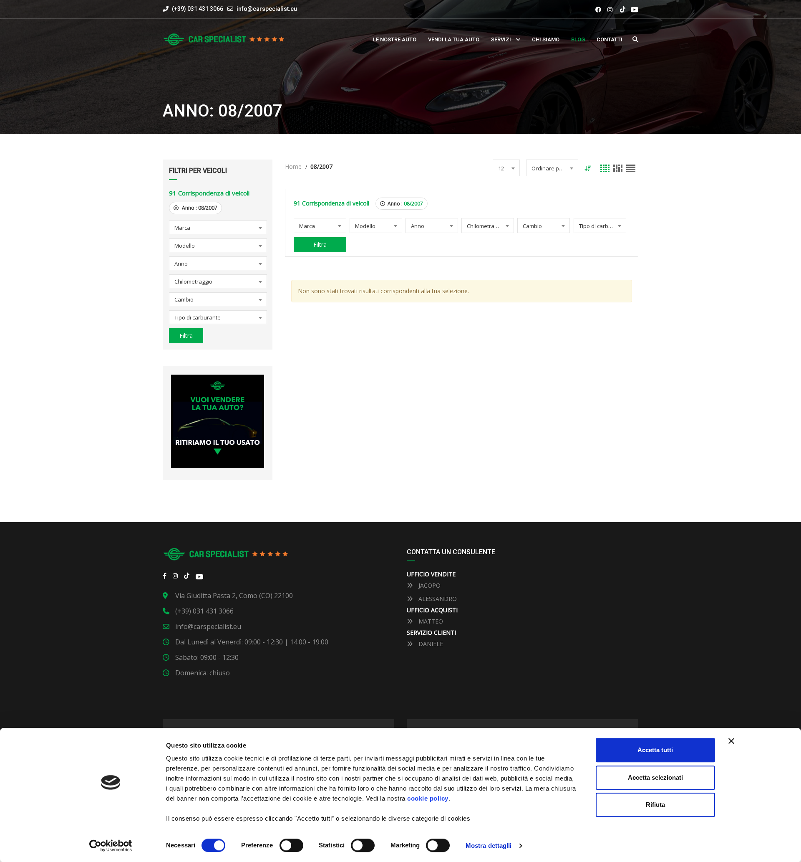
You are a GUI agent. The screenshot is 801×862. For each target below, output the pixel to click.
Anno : (199, 207)
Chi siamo (545, 39)
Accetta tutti (655, 749)
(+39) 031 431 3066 (197, 8)
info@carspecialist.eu (267, 8)
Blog (578, 39)
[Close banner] (731, 741)
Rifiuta (655, 804)
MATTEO (430, 621)
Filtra (186, 336)
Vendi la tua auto (453, 39)
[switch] (291, 845)
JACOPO (429, 585)
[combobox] (218, 227)
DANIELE (430, 644)
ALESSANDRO (437, 599)
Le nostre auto (394, 39)
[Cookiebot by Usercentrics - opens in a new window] (110, 845)
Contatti (609, 39)
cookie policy (427, 798)
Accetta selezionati (655, 777)
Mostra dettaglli (489, 845)
